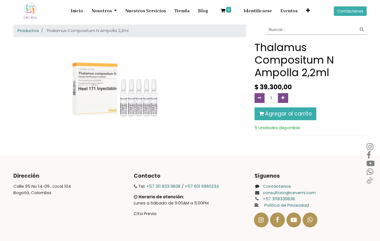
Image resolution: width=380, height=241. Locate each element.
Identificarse (258, 11)
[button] (308, 11)
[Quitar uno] (260, 98)
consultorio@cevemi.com (289, 193)
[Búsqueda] (361, 30)
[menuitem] (77, 11)
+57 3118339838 (279, 199)
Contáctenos (350, 11)
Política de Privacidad (285, 205)
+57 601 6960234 (202, 186)
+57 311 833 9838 (163, 186)
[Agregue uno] (283, 98)
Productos (28, 30)
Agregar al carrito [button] (288, 113)
